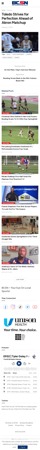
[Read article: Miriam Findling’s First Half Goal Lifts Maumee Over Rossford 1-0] (20, 165)
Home (3, 10)
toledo (17, 57)
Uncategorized (8, 203)
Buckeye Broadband (26, 423)
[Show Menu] (3, 3)
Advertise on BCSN (11, 423)
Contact (28, 425)
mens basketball (18, 54)
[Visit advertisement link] (20, 328)
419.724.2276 (20, 432)
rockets (28, 54)
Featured (9, 10)
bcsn (8, 54)
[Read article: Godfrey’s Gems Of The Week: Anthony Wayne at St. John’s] (20, 255)
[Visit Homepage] (20, 3)
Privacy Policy (19, 425)
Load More (20, 279)
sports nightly (7, 57)
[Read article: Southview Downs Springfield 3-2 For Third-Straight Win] (20, 225)
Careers (10, 425)
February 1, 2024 (7, 27)
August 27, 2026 (7, 122)
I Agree (22, 447)
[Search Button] (37, 3)
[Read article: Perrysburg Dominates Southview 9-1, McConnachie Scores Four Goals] (20, 135)
